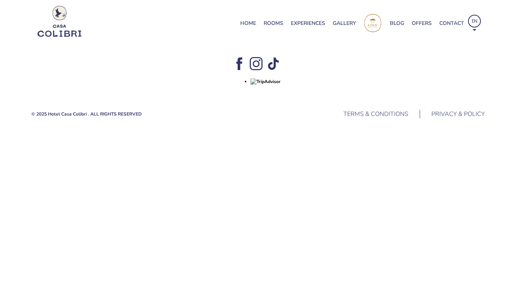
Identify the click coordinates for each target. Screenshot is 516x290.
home (248, 23)
